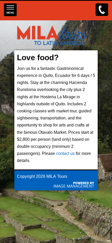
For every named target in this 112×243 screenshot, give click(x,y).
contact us (66, 153)
